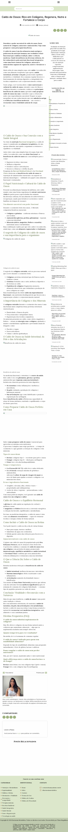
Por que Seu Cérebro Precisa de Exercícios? (19, 770)
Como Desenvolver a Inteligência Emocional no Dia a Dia (23, 761)
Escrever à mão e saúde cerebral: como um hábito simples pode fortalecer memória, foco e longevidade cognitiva (23, 751)
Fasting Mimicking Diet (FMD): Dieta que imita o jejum (59, 277)
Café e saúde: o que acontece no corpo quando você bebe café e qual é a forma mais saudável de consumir (59, 255)
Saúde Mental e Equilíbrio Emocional (16, 747)
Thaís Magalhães (8, 697)
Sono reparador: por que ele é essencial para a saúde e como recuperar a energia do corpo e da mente (59, 210)
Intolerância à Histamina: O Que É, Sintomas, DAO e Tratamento (59, 190)
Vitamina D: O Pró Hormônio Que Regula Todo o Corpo (58, 357)
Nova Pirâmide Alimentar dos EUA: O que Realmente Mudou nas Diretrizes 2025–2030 (59, 337)
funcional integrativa (27, 142)
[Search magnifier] (52, 9)
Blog (4, 747)
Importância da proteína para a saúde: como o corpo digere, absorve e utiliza (58, 316)
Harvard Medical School (22, 171)
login (19, 733)
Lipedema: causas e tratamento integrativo (58, 296)
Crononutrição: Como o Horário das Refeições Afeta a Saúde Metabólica (59, 170)
